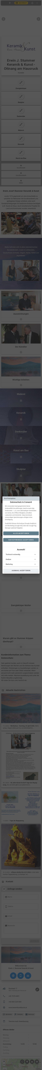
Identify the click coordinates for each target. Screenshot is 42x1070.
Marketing (9, 564)
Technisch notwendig (13, 554)
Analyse (8, 559)
